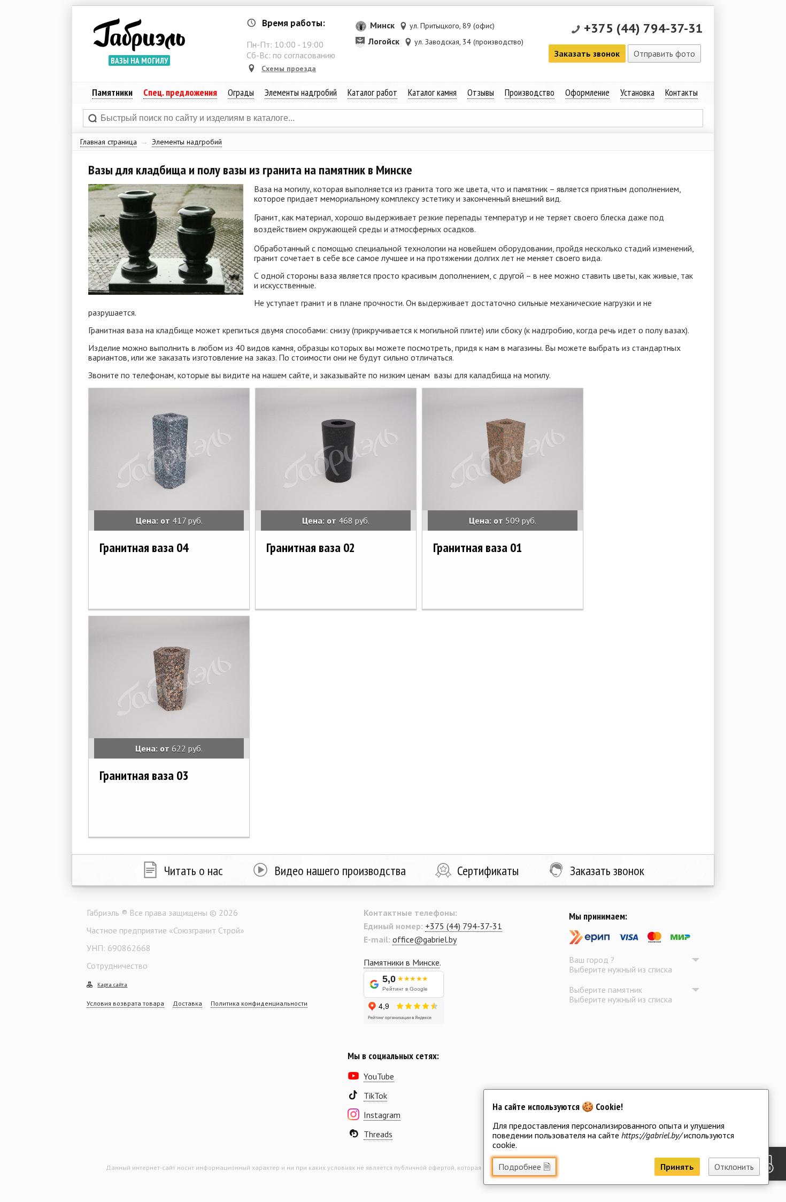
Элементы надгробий (187, 142)
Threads (378, 1134)
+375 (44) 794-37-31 (643, 28)
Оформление (587, 92)
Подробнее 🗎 (524, 1166)
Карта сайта (112, 984)
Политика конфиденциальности (259, 1003)
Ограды (241, 92)
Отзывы (480, 92)
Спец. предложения (180, 92)
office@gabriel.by (424, 939)
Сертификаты (488, 870)
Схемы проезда (288, 68)
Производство (529, 92)
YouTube (379, 1076)
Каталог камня (432, 92)
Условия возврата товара (125, 1003)
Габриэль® (139, 34)
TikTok (375, 1095)
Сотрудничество (117, 965)
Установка (637, 92)
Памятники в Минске (402, 962)
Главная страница (108, 142)
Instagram (382, 1114)
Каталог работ (372, 92)
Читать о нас (193, 870)
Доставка (187, 1003)
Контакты (681, 92)
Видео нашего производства (340, 870)
